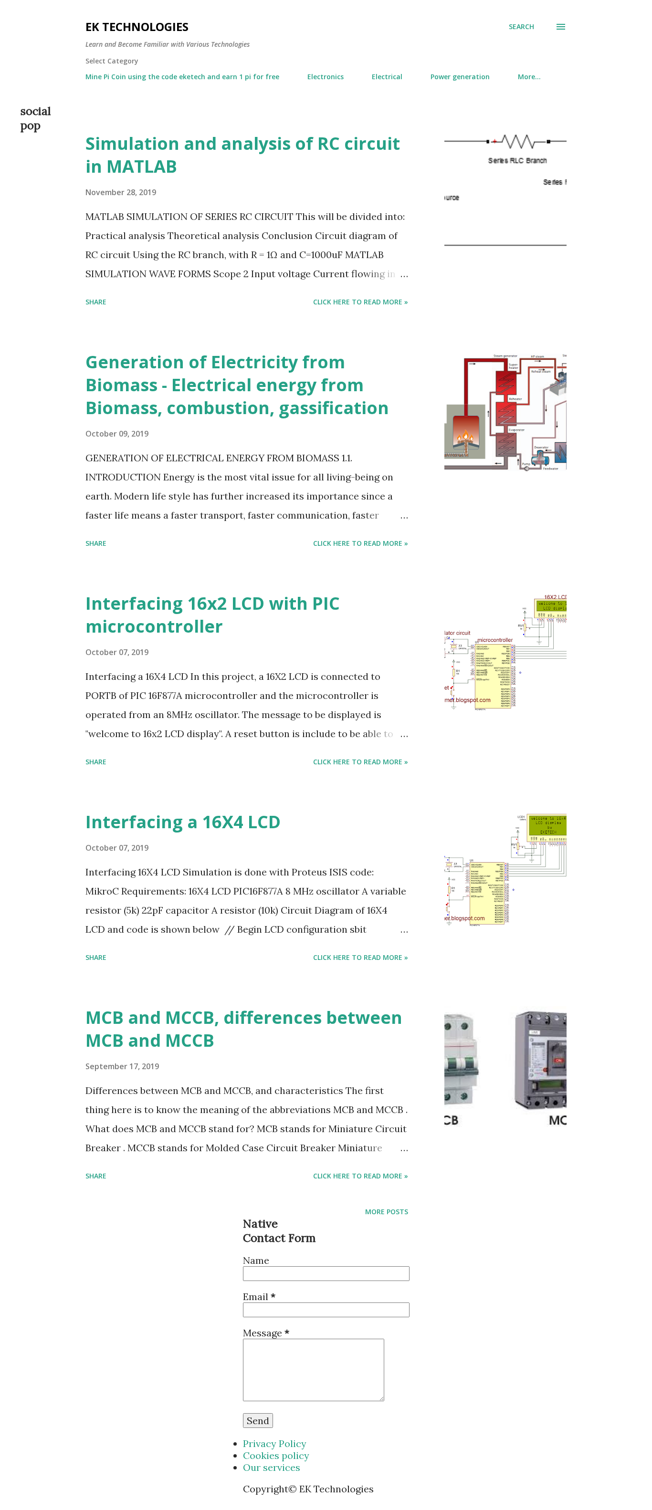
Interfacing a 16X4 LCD (183, 821)
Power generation (460, 76)
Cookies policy (276, 1455)
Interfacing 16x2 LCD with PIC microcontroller (212, 615)
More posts (386, 1211)
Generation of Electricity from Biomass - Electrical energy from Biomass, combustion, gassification (237, 384)
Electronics (325, 76)
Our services (271, 1467)
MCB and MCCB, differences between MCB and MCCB (243, 1029)
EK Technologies (137, 26)
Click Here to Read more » (360, 301)
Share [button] (95, 301)
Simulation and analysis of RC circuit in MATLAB (242, 155)
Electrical (387, 76)
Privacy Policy (274, 1443)
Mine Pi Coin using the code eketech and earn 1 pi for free (182, 76)
